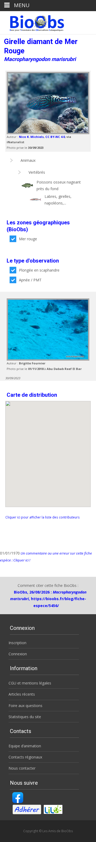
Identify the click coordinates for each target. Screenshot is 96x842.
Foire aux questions (25, 705)
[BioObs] (32, 21)
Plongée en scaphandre (39, 270)
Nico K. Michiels (31, 137)
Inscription (17, 642)
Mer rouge (28, 238)
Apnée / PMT (30, 279)
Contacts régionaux (25, 757)
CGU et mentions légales (30, 683)
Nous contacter (22, 768)
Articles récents (22, 694)
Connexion (18, 653)
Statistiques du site (25, 716)
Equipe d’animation (25, 745)
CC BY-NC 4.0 (55, 137)
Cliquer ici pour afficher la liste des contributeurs (42, 517)
